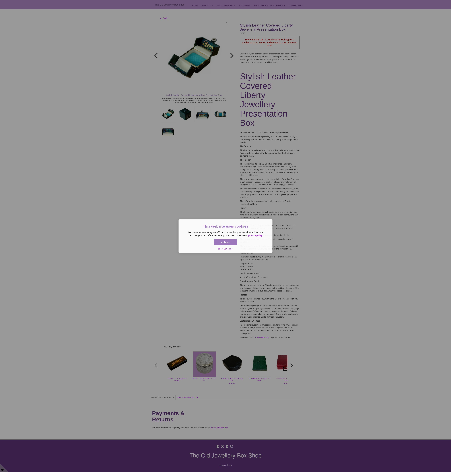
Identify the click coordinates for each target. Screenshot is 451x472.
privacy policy (255, 235)
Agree (226, 242)
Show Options (225, 249)
